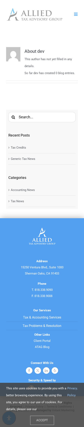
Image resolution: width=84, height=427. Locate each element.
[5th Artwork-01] (34, 8)
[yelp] (55, 370)
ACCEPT (42, 420)
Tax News (17, 201)
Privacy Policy (72, 391)
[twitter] (37, 370)
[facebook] (29, 370)
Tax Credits (18, 147)
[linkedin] (46, 370)
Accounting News (23, 190)
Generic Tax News (23, 159)
